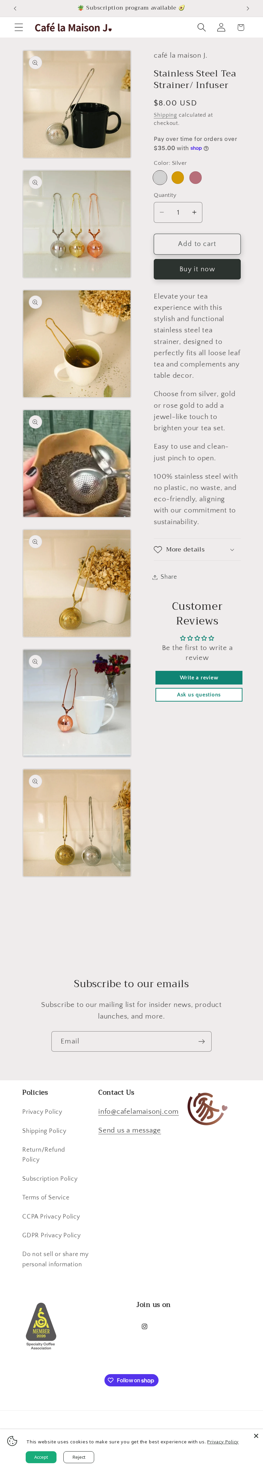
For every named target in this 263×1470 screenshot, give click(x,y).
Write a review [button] (199, 678)
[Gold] (178, 177)
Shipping (165, 115)
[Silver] (160, 177)
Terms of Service (45, 1197)
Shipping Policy (44, 1131)
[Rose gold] (195, 177)
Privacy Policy (42, 1112)
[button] (18, 27)
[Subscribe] (201, 1041)
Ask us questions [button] (199, 695)
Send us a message (129, 1130)
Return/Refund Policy (43, 1155)
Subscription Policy (50, 1179)
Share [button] (169, 577)
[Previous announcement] (15, 8)
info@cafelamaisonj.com (138, 1111)
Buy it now (197, 269)
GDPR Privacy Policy (51, 1235)
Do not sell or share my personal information (55, 1259)
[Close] (256, 1435)
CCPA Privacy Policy (51, 1216)
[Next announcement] (247, 8)
